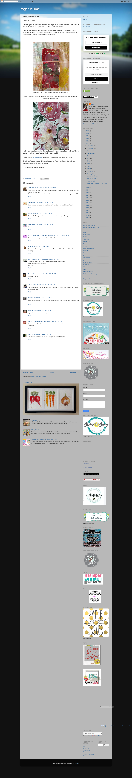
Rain (29, 246)
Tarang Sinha (32, 284)
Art (84, 746)
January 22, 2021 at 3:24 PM (45, 224)
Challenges (86, 239)
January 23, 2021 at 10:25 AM (43, 297)
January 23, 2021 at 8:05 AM (46, 284)
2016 (87, 197)
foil (84, 243)
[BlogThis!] (42, 179)
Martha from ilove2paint (35, 321)
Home (51, 373)
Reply (29, 196)
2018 (87, 192)
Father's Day (87, 241)
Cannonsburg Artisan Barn (91, 227)
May (88, 163)
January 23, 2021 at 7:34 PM (53, 321)
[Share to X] (44, 179)
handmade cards (88, 248)
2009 (87, 215)
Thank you (34, 420)
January (89, 174)
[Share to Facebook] (46, 179)
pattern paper (87, 262)
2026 (87, 131)
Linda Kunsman (33, 187)
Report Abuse (88, 279)
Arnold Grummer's (89, 225)
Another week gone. (93, 176)
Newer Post (28, 373)
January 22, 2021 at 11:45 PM (46, 274)
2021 (87, 143)
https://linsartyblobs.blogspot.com (39, 235)
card (84, 232)
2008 (87, 218)
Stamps (85, 267)
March (89, 168)
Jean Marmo (86, 463)
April (88, 166)
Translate (98, 736)
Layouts (85, 253)
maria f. (30, 334)
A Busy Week (35, 430)
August (89, 156)
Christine (31, 213)
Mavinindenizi (32, 274)
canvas (85, 230)
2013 (87, 205)
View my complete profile (91, 124)
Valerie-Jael (31, 202)
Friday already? (91, 181)
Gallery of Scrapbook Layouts (86, 750)
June (88, 161)
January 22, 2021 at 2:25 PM (45, 202)
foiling (85, 246)
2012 (87, 208)
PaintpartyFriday (37, 157)
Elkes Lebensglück (34, 259)
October (89, 151)
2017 (87, 195)
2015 (87, 200)
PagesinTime (30, 9)
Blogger (77, 763)
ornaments (86, 257)
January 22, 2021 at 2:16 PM (47, 187)
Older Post (74, 373)
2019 (87, 190)
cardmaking (87, 234)
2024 (87, 136)
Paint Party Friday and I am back (97, 183)
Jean (92, 104)
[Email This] (41, 179)
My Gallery (86, 26)
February (90, 171)
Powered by (91, 53)
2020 (87, 187)
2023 (87, 138)
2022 (87, 141)
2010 (87, 213)
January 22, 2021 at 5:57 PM (50, 259)
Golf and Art (27, 382)
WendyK (30, 310)
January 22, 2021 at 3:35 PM (60, 235)
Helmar (85, 250)
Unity (84, 269)
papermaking (87, 260)
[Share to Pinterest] (48, 179)
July (88, 158)
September (90, 153)
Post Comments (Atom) (38, 376)
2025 (87, 133)
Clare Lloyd (31, 224)
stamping (86, 264)
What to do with (91, 178)
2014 (87, 202)
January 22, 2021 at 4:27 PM (40, 246)
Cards (85, 236)
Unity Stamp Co (88, 271)
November (90, 148)
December (90, 145)
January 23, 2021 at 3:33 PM (43, 310)
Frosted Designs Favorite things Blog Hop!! (44, 439)
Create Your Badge (87, 467)
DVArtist (30, 297)
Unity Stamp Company (90, 274)
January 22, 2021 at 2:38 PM (43, 213)
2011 (87, 210)
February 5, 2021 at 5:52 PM (42, 334)
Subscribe (96, 47)
